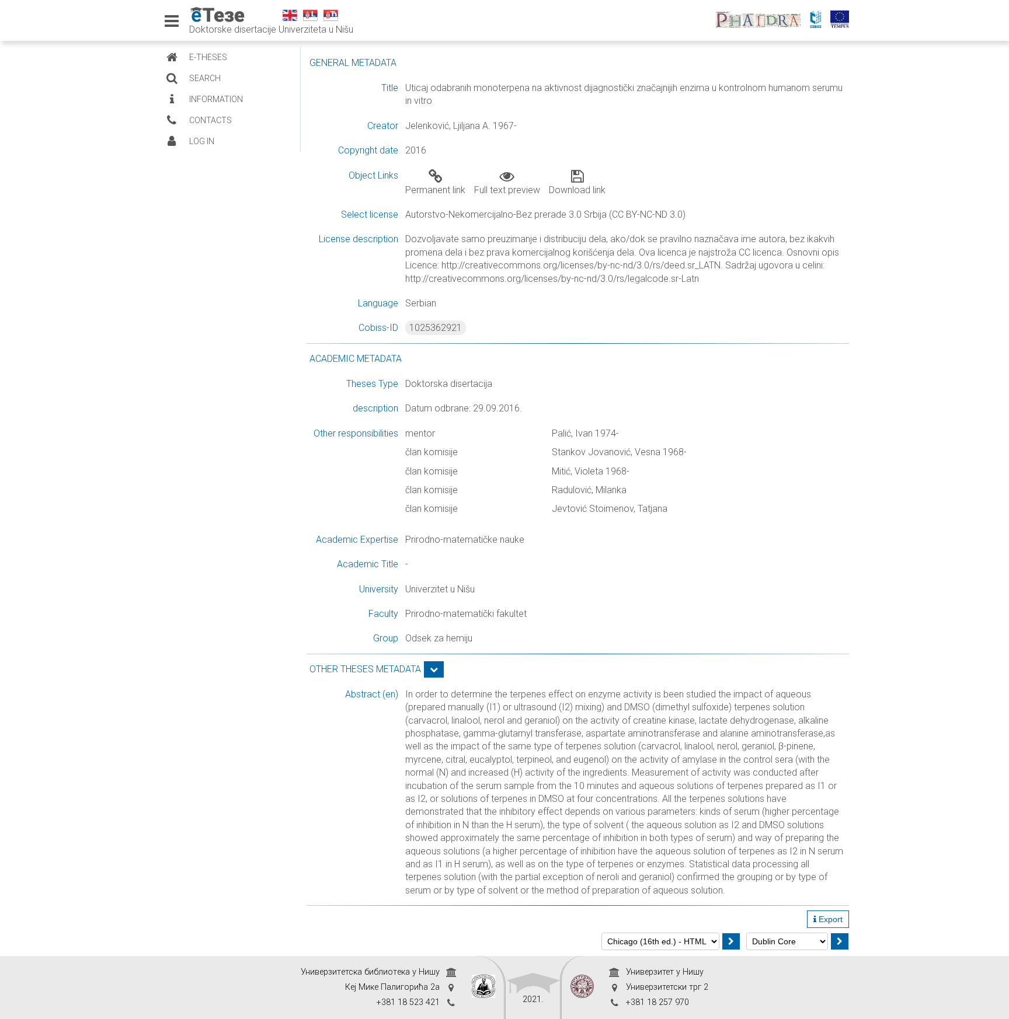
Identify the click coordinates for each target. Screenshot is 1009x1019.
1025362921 (435, 327)
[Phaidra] (761, 20)
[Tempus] (842, 20)
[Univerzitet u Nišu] (582, 987)
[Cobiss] (818, 20)
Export (829, 919)
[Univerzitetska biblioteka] (483, 987)
